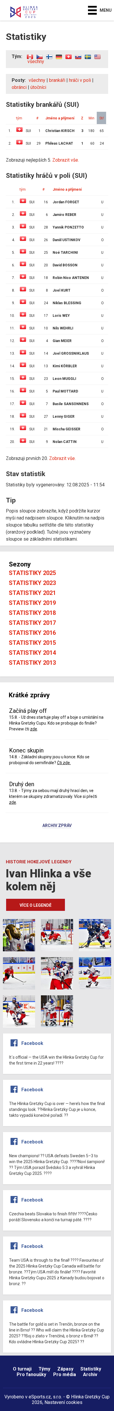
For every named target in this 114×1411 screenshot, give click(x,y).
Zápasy (65, 1369)
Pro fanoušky (31, 1374)
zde (33, 729)
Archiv (90, 1374)
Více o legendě (35, 905)
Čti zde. (64, 762)
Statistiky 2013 (32, 662)
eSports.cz (40, 1397)
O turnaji (22, 1369)
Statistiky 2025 (32, 572)
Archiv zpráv (57, 826)
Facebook (32, 1043)
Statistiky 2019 (32, 602)
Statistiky (90, 1369)
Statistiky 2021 (32, 592)
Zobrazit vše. (62, 458)
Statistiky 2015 (32, 642)
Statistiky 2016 (32, 632)
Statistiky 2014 (32, 652)
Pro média (64, 1374)
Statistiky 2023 (32, 582)
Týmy (44, 1369)
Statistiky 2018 (32, 612)
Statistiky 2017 (32, 622)
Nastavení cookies (63, 1402)
